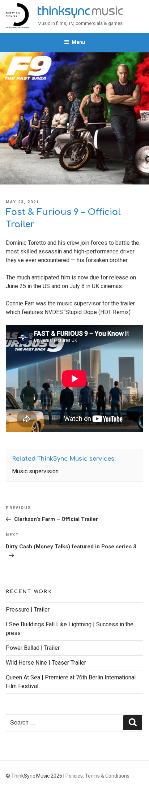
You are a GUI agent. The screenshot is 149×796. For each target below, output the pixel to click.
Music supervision (35, 471)
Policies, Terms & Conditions (97, 776)
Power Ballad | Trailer (33, 647)
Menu (78, 42)
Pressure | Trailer (28, 609)
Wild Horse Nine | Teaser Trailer (46, 662)
